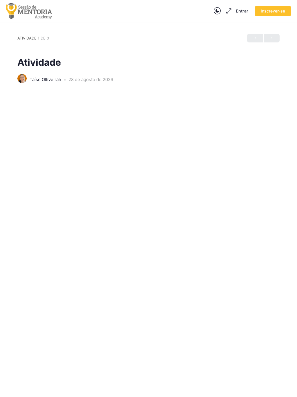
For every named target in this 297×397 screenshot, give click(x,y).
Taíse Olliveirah (46, 79)
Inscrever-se (273, 10)
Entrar (242, 10)
